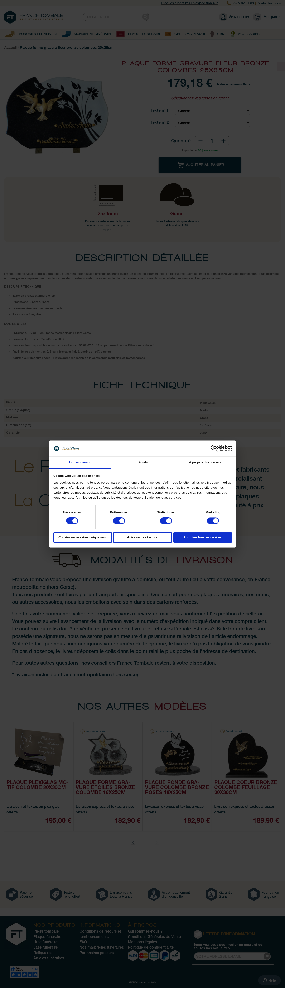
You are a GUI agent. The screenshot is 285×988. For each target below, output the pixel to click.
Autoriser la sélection (142, 537)
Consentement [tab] (80, 462)
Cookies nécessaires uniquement (82, 537)
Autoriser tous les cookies (202, 537)
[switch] (119, 521)
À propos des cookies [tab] (205, 462)
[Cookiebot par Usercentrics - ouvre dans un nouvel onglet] (213, 448)
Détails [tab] (142, 462)
